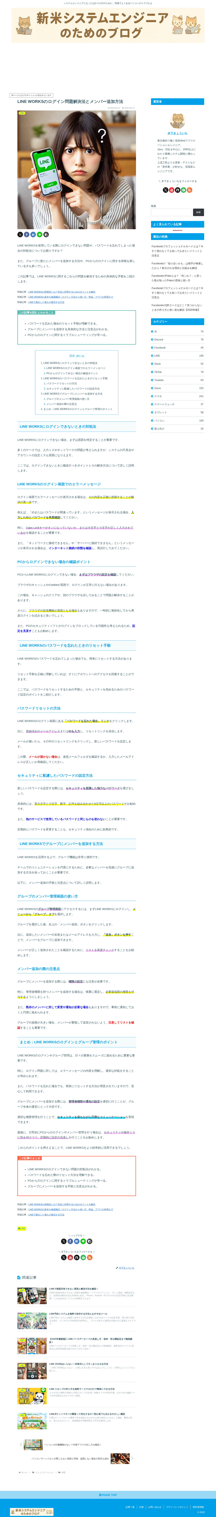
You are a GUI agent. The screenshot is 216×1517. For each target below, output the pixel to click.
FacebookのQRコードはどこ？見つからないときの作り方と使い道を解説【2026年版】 (177, 307)
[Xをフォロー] (64, 1257)
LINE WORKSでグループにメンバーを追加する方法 (72, 393)
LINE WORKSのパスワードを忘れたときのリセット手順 (75, 378)
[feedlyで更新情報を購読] (83, 1257)
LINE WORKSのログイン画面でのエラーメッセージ (75, 368)
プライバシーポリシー (177, 1507)
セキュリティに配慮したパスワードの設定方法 (73, 388)
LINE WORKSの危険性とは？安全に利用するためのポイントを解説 (61, 292)
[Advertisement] (108, 66)
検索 (153, 206)
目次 (72, 355)
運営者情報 (198, 1507)
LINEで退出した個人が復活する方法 (46, 302)
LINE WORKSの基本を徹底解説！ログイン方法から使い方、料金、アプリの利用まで (70, 297)
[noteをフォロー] (77, 1257)
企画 (141, 1507)
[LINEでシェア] (39, 234)
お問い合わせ (154, 1507)
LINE (23, 1228)
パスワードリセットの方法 (61, 383)
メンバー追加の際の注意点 (61, 404)
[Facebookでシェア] (26, 234)
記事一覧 (130, 1507)
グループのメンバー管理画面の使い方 (67, 398)
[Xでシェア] (20, 234)
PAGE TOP (109, 1495)
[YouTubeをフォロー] (70, 1257)
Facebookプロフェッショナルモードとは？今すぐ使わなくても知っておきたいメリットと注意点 (177, 251)
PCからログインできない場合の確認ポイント (72, 373)
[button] (46, 234)
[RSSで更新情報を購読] (90, 1257)
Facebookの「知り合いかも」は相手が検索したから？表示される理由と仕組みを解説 (177, 265)
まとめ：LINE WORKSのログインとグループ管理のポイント (78, 409)
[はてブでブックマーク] (33, 234)
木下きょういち (178, 133)
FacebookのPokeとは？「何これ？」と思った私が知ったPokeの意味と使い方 (177, 278)
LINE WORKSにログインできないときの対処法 (70, 363)
